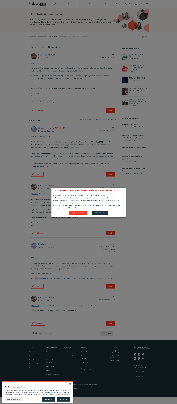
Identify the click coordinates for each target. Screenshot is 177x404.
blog (84, 205)
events (78, 200)
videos (90, 205)
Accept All (63, 399)
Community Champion (106, 198)
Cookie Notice (48, 392)
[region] (37, 392)
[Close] (70, 384)
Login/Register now (78, 213)
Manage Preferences (13, 399)
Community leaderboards (78, 198)
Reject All (48, 399)
